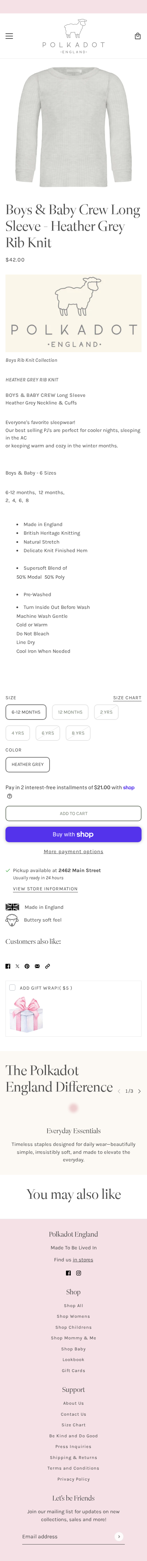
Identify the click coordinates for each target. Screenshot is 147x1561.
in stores (83, 1260)
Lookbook (73, 1359)
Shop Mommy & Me (73, 1337)
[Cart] (138, 36)
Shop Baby (73, 1348)
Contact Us (73, 1414)
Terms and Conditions (73, 1468)
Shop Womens (73, 1316)
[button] (47, 966)
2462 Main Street (79, 870)
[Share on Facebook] (8, 966)
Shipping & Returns (73, 1457)
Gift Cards (73, 1370)
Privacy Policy (73, 1479)
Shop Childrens (73, 1327)
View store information (45, 889)
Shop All (73, 1305)
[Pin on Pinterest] (27, 966)
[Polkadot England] (74, 36)
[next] (139, 1091)
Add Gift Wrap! (46, 988)
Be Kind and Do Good (73, 1435)
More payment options (74, 851)
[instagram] (79, 1273)
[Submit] (118, 1536)
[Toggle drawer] (9, 36)
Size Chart (74, 1424)
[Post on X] (17, 966)
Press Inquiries (73, 1446)
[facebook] (68, 1273)
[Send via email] (37, 966)
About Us (73, 1403)
